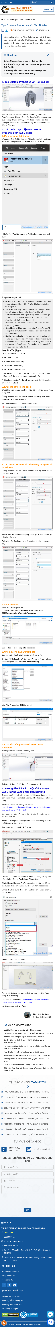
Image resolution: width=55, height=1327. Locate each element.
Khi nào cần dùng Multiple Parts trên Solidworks (24, 1037)
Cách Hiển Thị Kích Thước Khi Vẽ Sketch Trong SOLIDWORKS (24, 1041)
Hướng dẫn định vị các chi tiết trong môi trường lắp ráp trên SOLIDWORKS (27, 1047)
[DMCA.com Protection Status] (10, 1315)
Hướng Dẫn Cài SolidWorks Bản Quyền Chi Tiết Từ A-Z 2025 (27, 1060)
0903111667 (8, 2)
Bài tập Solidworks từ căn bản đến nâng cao (22, 1030)
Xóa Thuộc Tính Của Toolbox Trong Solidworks (24, 1052)
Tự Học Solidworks (27, 20)
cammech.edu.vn (11, 1246)
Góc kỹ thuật (11, 20)
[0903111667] (4, 1323)
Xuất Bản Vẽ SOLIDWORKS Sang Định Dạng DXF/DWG (27, 1055)
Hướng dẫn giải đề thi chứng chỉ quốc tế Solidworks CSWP (29, 1033)
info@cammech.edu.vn (44, 1149)
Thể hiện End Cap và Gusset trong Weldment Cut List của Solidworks (28, 1069)
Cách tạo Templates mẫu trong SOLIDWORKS (23, 1065)
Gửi (27, 1210)
